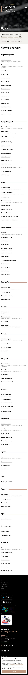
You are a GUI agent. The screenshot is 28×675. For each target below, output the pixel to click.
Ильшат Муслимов (6, 59)
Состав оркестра (18, 25)
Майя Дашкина (5, 531)
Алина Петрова (5, 81)
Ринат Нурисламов (6, 499)
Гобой (20, 36)
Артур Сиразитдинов (6, 461)
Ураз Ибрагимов (5, 428)
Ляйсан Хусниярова (6, 253)
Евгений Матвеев (5, 212)
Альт (20, 34)
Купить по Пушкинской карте (8, 638)
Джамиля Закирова (6, 153)
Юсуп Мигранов (5, 363)
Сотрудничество (5, 641)
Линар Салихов (5, 556)
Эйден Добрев (5, 433)
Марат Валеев (5, 457)
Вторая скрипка (14, 34)
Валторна (12, 38)
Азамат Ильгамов (5, 506)
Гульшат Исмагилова (6, 192)
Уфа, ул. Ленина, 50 (8, 645)
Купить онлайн (4, 636)
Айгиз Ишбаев (5, 502)
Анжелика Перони (6, 197)
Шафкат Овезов (5, 559)
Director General (4, 584)
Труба (17, 38)
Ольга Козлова (5, 271)
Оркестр (9, 25)
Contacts (3, 590)
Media (2, 588)
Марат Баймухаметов (6, 552)
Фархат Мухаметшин (6, 295)
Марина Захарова (5, 205)
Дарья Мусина (5, 64)
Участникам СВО (5, 639)
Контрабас (10, 36)
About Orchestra (4, 582)
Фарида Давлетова (6, 141)
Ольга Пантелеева (6, 146)
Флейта (16, 36)
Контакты (3, 634)
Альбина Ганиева (5, 164)
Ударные (20, 41)
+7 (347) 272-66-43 (9, 632)
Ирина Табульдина (6, 339)
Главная (3, 25)
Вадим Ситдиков (5, 287)
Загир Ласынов (5, 494)
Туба (21, 38)
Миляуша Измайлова (6, 160)
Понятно (14, 671)
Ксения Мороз (5, 312)
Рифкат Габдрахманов (7, 406)
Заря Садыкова (5, 131)
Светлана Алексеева (6, 248)
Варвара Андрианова (6, 209)
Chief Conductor (4, 586)
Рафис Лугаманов (5, 547)
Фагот (7, 38)
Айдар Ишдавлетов (6, 440)
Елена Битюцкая (5, 88)
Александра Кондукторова (8, 260)
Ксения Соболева (5, 156)
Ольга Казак (4, 136)
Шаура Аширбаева (6, 85)
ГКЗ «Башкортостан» (8, 646)
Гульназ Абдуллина (6, 519)
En (1, 580)
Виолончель (4, 36)
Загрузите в (9, 597)
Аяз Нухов (3, 232)
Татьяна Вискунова (6, 347)
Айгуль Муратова (5, 187)
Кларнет (3, 38)
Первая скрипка (5, 34)
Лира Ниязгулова (5, 241)
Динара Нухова (5, 256)
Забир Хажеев (5, 325)
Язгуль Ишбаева (5, 274)
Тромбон (3, 41)
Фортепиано (14, 41)
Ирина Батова (4, 321)
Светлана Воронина (6, 126)
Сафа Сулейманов (6, 423)
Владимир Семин (5, 316)
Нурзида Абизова (5, 535)
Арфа (8, 41)
